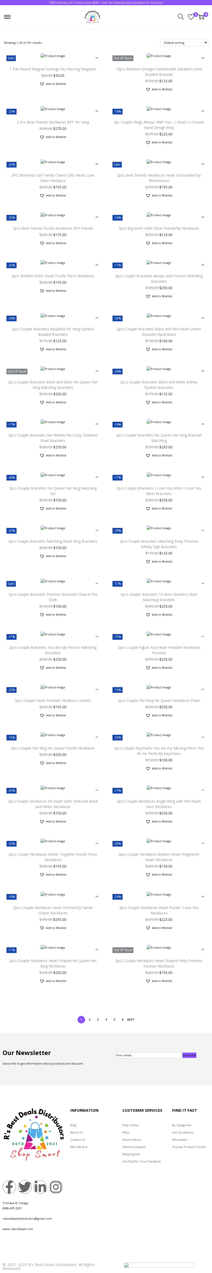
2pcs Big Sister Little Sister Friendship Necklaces (159, 228)
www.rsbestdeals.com (18, 1229)
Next (131, 1019)
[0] (191, 17)
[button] (53, 83)
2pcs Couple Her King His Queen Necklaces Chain (159, 700)
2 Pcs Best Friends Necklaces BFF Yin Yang (53, 122)
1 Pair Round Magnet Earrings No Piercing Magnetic (53, 69)
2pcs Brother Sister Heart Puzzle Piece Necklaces (53, 275)
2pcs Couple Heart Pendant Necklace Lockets (53, 700)
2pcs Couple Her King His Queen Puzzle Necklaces (53, 748)
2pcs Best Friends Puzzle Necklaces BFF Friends (53, 228)
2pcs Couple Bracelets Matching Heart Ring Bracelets (52, 541)
